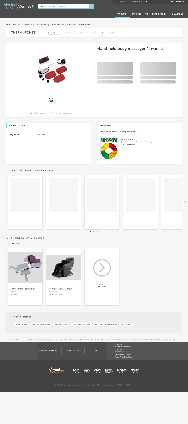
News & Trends (159, 14)
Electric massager (21, 324)
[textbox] (63, 6)
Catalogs (136, 14)
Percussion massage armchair (106, 324)
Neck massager (126, 324)
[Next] (184, 203)
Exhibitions (108, 32)
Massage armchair (61, 324)
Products (121, 14)
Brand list (118, 344)
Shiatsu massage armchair (81, 324)
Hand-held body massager (41, 324)
